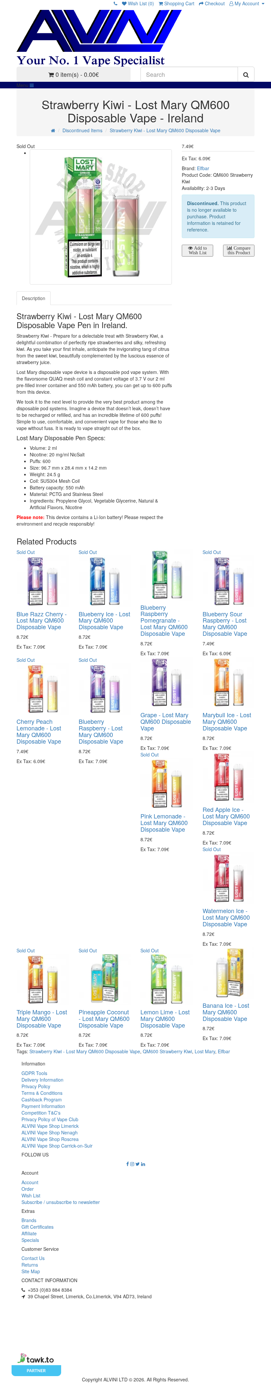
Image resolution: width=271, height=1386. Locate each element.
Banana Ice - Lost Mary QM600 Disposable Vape (226, 1012)
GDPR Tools (34, 1073)
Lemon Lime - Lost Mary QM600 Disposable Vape (165, 1018)
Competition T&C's (40, 1112)
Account (29, 1182)
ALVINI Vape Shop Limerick (50, 1126)
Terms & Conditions (41, 1093)
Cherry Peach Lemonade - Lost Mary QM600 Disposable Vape (39, 731)
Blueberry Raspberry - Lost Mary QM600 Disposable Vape (101, 731)
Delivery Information (42, 1079)
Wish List (30, 1195)
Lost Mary (205, 1051)
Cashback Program (41, 1099)
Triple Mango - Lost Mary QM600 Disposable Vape (42, 1018)
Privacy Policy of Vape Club (49, 1119)
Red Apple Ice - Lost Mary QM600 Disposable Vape (226, 816)
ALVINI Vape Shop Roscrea (50, 1139)
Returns (29, 1264)
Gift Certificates (37, 1226)
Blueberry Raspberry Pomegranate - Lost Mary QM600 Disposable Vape (164, 620)
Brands (28, 1220)
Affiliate (29, 1233)
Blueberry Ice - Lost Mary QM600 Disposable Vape (104, 620)
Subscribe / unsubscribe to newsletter (60, 1202)
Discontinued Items (82, 130)
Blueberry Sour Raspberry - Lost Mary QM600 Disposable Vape (225, 623)
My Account (247, 3)
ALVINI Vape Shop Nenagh (49, 1132)
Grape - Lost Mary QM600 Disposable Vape (165, 721)
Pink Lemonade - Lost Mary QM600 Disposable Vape (164, 822)
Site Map (30, 1271)
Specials (30, 1240)
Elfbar (203, 168)
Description (33, 298)
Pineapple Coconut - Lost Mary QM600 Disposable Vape (104, 1018)
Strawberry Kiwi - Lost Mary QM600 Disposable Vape (165, 130)
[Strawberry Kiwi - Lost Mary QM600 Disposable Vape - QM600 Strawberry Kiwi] (101, 217)
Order (27, 1189)
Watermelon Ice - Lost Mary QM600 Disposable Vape (226, 917)
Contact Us (33, 1258)
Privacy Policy (35, 1086)
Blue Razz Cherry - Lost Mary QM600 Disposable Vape (42, 620)
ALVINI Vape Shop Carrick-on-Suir (57, 1145)
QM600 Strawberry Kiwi (167, 1051)
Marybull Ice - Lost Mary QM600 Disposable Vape (227, 721)
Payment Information (43, 1106)
